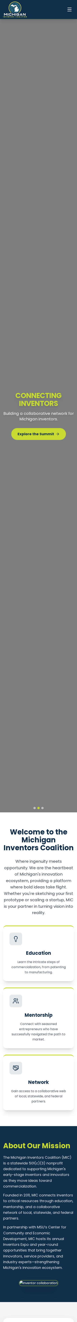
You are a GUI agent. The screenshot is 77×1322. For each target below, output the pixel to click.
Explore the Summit (36, 432)
